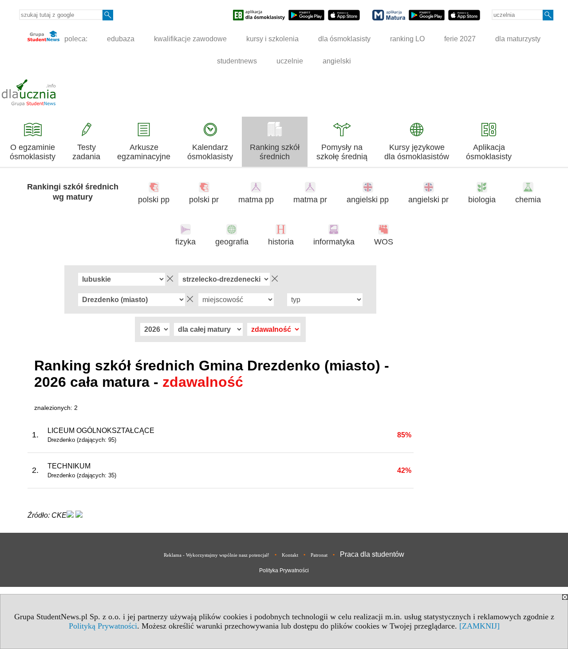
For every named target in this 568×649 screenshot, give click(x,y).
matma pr (310, 199)
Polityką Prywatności (103, 625)
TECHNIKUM (69, 466)
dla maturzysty (517, 39)
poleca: (75, 39)
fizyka (185, 241)
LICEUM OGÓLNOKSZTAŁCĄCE (100, 430)
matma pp (256, 199)
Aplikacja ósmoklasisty (489, 152)
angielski (337, 61)
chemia (528, 199)
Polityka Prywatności (284, 570)
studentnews (237, 61)
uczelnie (289, 61)
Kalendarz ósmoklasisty (210, 152)
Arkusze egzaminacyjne (143, 152)
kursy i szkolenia (272, 39)
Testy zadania (86, 152)
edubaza (120, 39)
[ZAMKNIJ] (479, 625)
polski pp (154, 199)
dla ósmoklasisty (344, 39)
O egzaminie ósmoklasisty (32, 152)
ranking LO (407, 39)
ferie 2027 (460, 39)
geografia (231, 241)
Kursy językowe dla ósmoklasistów (416, 152)
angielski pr (428, 199)
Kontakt (290, 555)
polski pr (204, 199)
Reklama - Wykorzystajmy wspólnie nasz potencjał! (216, 555)
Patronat (319, 555)
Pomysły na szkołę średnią (341, 152)
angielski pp (368, 199)
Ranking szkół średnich (275, 152)
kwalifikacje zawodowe (190, 39)
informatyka (334, 241)
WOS (383, 241)
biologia (482, 199)
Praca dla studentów (372, 554)
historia (281, 241)
